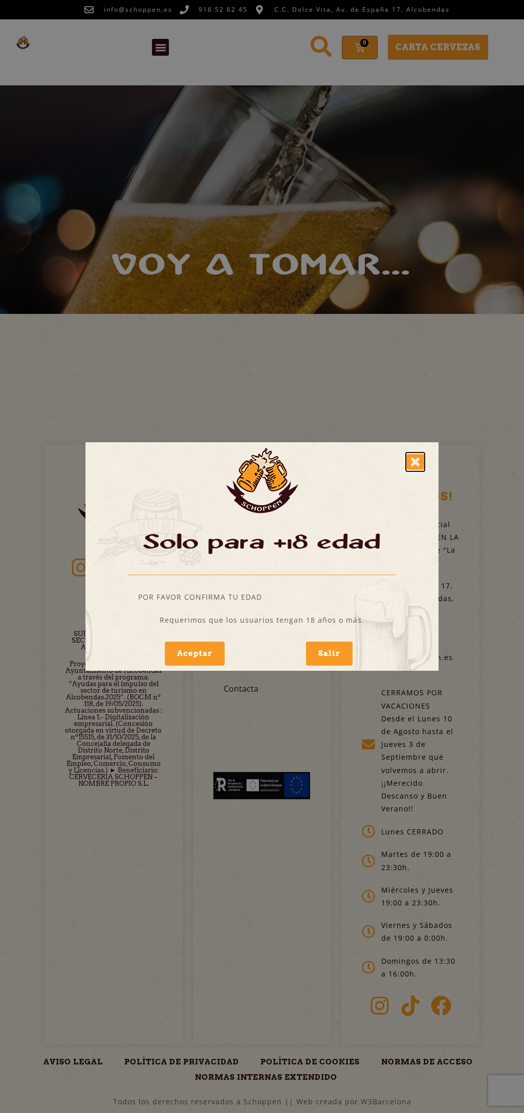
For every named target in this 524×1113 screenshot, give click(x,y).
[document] (262, 556)
